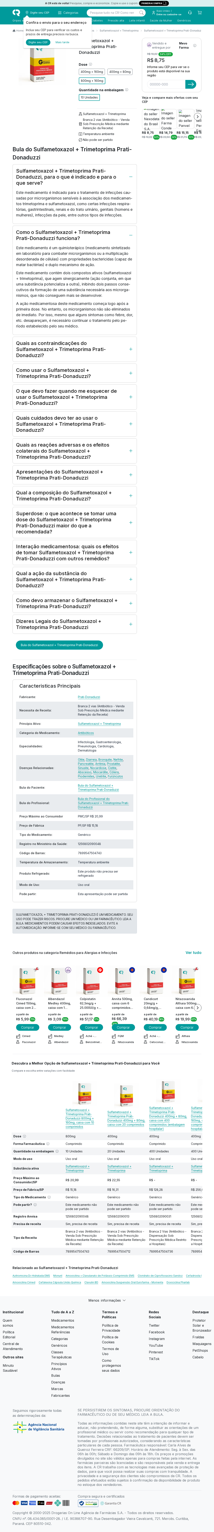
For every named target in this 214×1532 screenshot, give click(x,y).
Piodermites (86, 776)
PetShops (200, 1350)
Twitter (154, 1325)
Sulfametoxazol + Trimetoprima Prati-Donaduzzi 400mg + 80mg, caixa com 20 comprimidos (126, 1118)
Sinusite (83, 768)
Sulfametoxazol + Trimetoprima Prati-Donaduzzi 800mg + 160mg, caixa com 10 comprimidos (80, 1118)
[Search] (141, 13)
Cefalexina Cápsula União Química (60, 1282)
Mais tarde (62, 42)
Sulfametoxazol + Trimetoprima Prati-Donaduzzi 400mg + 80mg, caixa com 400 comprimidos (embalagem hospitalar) (168, 1118)
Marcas (57, 1389)
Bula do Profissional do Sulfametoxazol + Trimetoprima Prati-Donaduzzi (103, 803)
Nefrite (118, 759)
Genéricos (184, 20)
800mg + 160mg (92, 80)
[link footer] (88, 1503)
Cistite (112, 768)
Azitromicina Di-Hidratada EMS (31, 1275)
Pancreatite (86, 763)
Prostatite (113, 763)
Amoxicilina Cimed (24, 1282)
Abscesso (85, 772)
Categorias (59, 1339)
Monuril (57, 1275)
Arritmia (100, 763)
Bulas (55, 1375)
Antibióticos (86, 733)
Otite (81, 759)
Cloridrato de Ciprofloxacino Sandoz (160, 1275)
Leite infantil (137, 20)
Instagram (157, 1339)
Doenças (58, 1382)
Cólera (114, 772)
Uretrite (101, 776)
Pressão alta (116, 20)
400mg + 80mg (120, 71)
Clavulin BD (91, 1282)
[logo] (16, 12)
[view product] (27, 981)
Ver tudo (193, 952)
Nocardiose (98, 768)
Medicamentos (62, 1320)
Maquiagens (201, 1344)
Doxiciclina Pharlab (178, 1282)
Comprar (27, 1027)
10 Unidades (89, 97)
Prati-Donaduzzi (89, 697)
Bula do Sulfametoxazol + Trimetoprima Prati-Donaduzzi (59, 645)
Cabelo (198, 1357)
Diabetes (97, 20)
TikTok (154, 1359)
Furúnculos (115, 776)
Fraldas (198, 1337)
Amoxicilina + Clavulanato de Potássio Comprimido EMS (100, 1275)
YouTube (156, 1345)
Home (20, 30)
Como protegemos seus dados (111, 1365)
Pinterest (156, 1352)
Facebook (157, 1332)
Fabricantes (60, 1395)
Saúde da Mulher (161, 20)
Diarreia (91, 759)
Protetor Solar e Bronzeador (201, 1325)
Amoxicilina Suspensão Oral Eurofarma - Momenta (132, 1282)
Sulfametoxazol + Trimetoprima (119, 30)
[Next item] (197, 116)
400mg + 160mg (92, 71)
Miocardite (100, 772)
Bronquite (105, 759)
